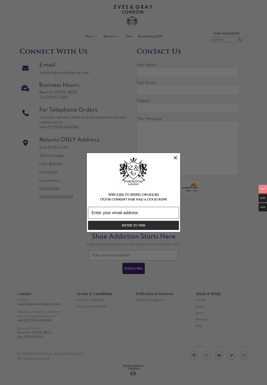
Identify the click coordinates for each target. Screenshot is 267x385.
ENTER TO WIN (133, 225)
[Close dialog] (175, 157)
